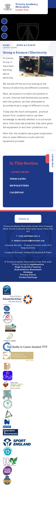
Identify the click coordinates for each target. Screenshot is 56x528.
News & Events (26, 45)
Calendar (17, 192)
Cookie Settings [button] (28, 277)
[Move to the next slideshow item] (4, 29)
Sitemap (28, 272)
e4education (37, 264)
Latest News (10, 47)
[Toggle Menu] (52, 4)
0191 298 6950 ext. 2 (29, 236)
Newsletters (19, 185)
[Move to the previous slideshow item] (4, 21)
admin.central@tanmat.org (29, 240)
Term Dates (18, 178)
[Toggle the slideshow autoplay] (4, 36)
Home (6, 45)
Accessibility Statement (28, 269)
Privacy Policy (28, 274)
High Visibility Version (28, 267)
